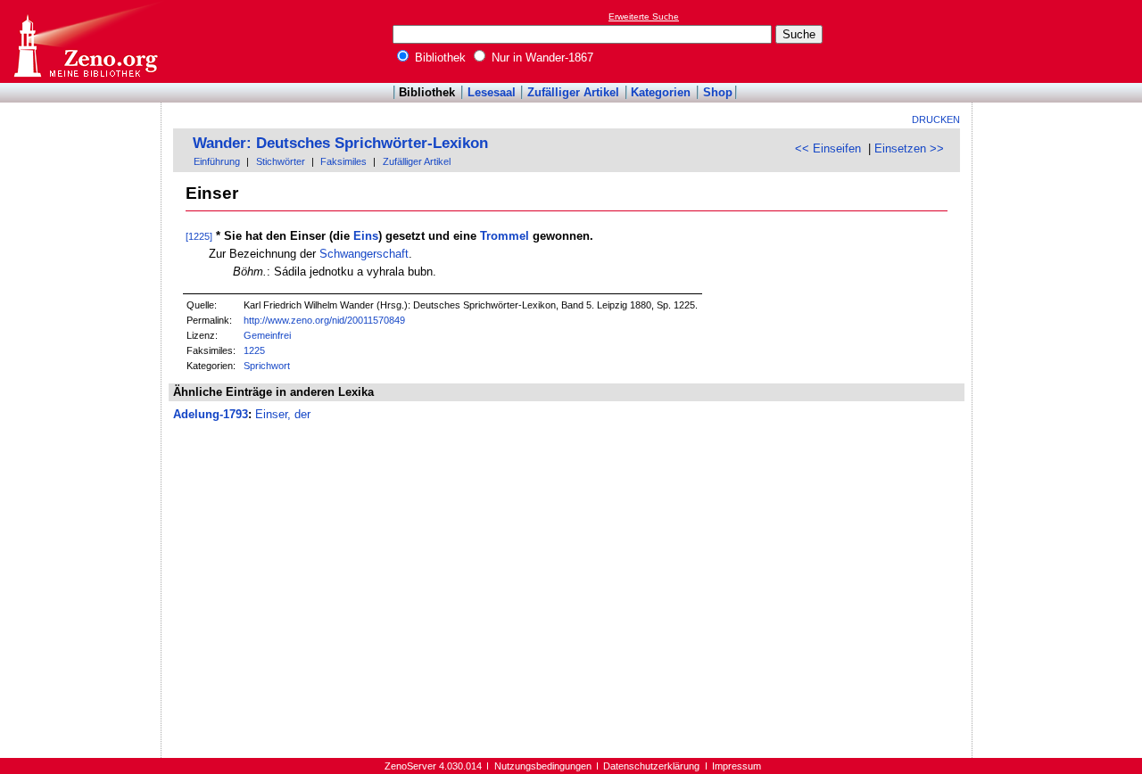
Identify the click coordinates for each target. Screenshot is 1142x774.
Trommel (504, 236)
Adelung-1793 (210, 414)
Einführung (217, 161)
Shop (717, 92)
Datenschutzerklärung (651, 766)
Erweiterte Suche (643, 16)
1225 (254, 350)
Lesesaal (492, 92)
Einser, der (282, 414)
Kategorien (661, 92)
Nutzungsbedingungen (543, 766)
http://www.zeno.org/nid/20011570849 (324, 320)
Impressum (736, 766)
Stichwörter (280, 161)
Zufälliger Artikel (573, 92)
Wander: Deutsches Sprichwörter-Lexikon (340, 143)
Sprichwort (267, 365)
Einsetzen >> (909, 148)
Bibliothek (438, 57)
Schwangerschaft (364, 253)
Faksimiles (343, 161)
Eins (365, 236)
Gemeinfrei (267, 335)
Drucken (936, 119)
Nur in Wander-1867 (540, 57)
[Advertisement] (1060, 41)
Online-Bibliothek (85, 41)
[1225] (199, 236)
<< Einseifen (828, 148)
